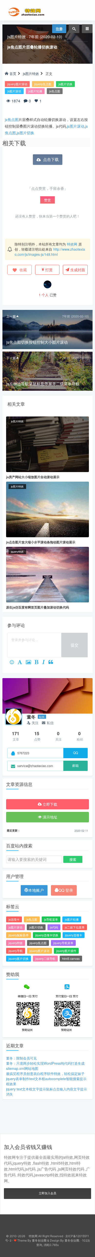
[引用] (52, 662)
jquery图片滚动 (17, 84)
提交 (74, 645)
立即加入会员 (47, 1193)
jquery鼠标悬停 (18, 935)
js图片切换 (65, 84)
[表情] (14, 662)
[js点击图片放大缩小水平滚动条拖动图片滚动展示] (47, 508)
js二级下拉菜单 (75, 927)
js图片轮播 (35, 91)
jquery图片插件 (66, 951)
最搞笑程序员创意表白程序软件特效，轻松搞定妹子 (45, 1073)
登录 (40, 28)
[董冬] (13, 716)
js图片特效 (16, 36)
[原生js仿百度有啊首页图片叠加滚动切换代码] (47, 574)
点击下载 (51, 159)
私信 (50, 722)
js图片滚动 (14, 91)
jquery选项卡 (73, 935)
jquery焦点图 (42, 84)
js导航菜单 (51, 919)
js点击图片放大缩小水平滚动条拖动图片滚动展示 (40, 542)
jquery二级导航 (45, 958)
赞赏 (47, 199)
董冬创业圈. (72, 1240)
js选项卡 (14, 919)
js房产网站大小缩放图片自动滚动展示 (32, 477)
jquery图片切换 (18, 958)
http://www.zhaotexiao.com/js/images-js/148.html (50, 252)
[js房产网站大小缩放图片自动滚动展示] (47, 443)
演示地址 (49, 816)
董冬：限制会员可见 (21, 1058)
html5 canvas (71, 958)
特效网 (72, 244)
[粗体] (38, 662)
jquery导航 (16, 951)
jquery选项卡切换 (46, 935)
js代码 (54, 927)
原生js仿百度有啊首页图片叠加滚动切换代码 (37, 607)
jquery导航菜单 (63, 943)
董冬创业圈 (39, 1240)
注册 (59, 28)
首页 (13, 73)
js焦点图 (54, 91)
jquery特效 (17, 551)
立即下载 (49, 804)
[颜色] (22, 662)
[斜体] (45, 662)
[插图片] (30, 662)
